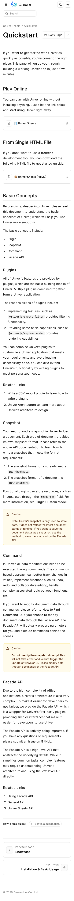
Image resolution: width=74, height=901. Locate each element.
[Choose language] (60, 5)
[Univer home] (21, 5)
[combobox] (68, 35)
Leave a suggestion (47, 823)
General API (16, 802)
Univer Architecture (22, 405)
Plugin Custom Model (51, 502)
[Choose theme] (68, 5)
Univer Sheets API (20, 808)
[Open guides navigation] (6, 5)
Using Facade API (20, 796)
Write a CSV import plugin (26, 393)
